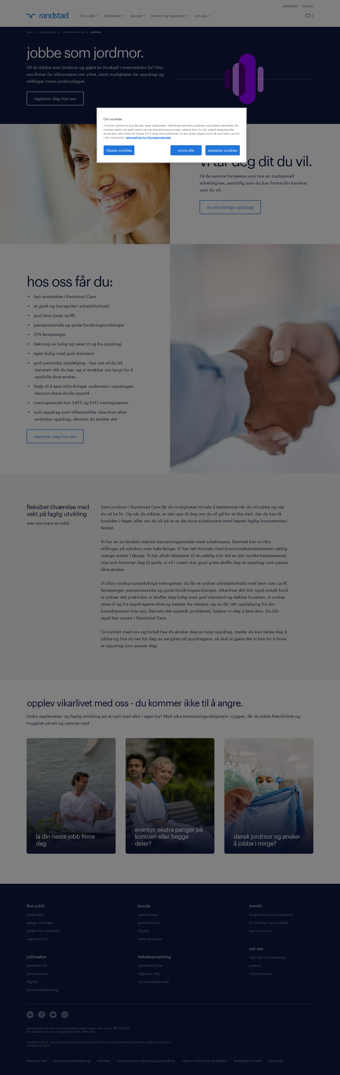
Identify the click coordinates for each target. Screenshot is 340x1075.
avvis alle (186, 150)
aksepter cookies (222, 150)
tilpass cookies (119, 150)
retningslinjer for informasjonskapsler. (148, 137)
